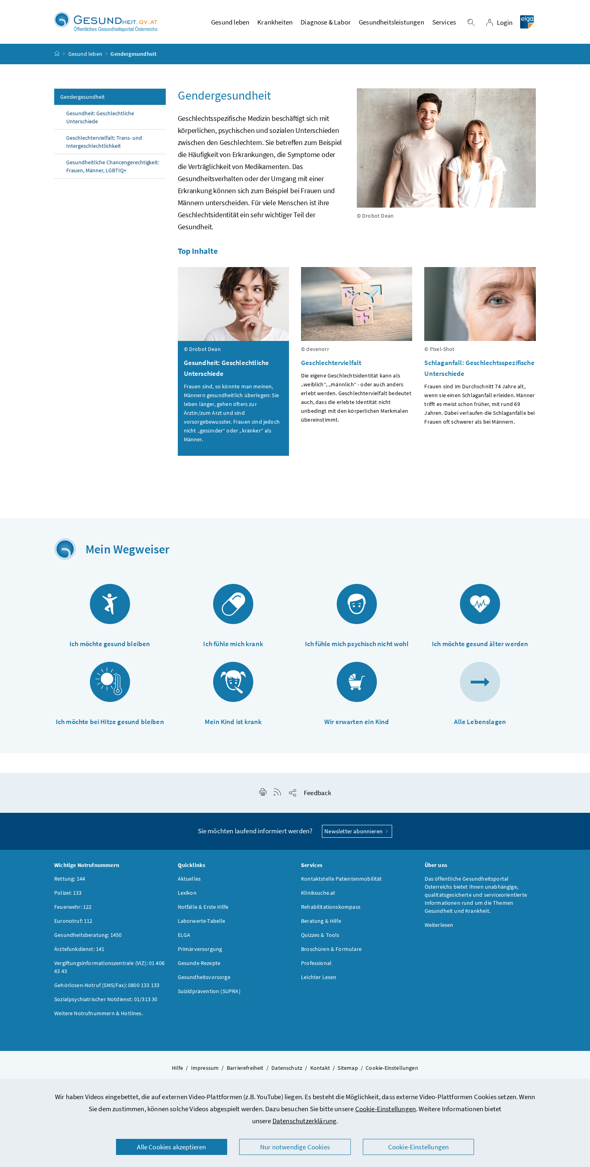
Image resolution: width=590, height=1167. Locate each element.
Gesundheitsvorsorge (204, 977)
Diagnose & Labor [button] (326, 22)
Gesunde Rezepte (199, 963)
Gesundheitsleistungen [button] (391, 22)
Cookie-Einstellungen (385, 1108)
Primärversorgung (200, 949)
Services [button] (444, 22)
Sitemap (348, 1067)
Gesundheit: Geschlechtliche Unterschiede (100, 117)
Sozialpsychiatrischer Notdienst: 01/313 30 (105, 999)
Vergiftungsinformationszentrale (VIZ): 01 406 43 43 (109, 967)
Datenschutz (286, 1067)
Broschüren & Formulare (331, 949)
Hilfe (177, 1067)
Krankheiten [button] (275, 22)
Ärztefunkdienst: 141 (79, 949)
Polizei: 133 (67, 892)
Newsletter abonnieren (354, 831)
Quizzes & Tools (320, 934)
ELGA (184, 934)
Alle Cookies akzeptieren (171, 1147)
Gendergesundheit (82, 96)
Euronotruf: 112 (73, 920)
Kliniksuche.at (318, 892)
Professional (316, 963)
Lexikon (187, 892)
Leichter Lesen (318, 977)
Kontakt (320, 1067)
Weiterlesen (439, 924)
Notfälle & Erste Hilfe (203, 906)
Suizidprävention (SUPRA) (209, 991)
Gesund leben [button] (230, 22)
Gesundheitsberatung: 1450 (88, 934)
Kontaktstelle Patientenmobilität (341, 878)
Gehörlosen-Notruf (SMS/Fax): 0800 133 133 (106, 985)
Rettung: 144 (69, 878)
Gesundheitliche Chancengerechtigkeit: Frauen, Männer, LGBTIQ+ (112, 166)
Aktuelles (189, 878)
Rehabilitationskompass (330, 906)
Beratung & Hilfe (321, 920)
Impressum (205, 1067)
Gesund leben (85, 53)
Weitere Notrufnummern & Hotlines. (98, 1013)
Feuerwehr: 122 (73, 906)
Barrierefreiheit (245, 1067)
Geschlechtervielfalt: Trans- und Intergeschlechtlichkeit (104, 141)
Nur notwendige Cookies (295, 1147)
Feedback (317, 793)
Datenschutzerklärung (305, 1120)
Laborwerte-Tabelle (202, 920)
